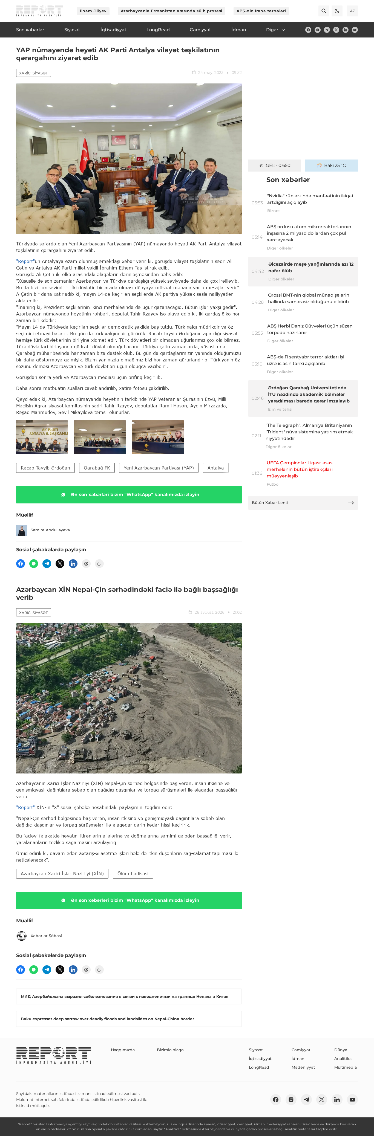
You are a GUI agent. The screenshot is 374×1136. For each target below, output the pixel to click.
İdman (298, 1058)
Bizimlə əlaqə (170, 1049)
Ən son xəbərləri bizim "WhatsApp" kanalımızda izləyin (135, 494)
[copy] (99, 563)
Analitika (343, 1058)
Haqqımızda (123, 1049)
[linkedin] (346, 30)
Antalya (216, 467)
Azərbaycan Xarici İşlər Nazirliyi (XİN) (62, 873)
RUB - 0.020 (278, 165)
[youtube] (355, 30)
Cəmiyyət (301, 1049)
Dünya (340, 1049)
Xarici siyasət (33, 73)
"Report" (25, 261)
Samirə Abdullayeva (50, 530)
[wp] (33, 563)
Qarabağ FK (97, 467)
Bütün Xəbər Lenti (270, 502)
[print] (86, 563)
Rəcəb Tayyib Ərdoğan (45, 467)
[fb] (308, 30)
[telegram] (327, 30)
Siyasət (256, 1049)
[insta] (318, 30)
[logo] (39, 10)
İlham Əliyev (93, 10)
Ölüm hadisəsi (132, 873)
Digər (272, 29)
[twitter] (336, 30)
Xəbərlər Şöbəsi (46, 935)
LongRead (259, 1067)
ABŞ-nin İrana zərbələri (261, 10)
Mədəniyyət (303, 1067)
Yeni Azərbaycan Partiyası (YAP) (159, 467)
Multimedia (345, 1067)
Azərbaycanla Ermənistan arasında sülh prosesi (171, 10)
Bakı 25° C (335, 165)
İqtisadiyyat (260, 1058)
